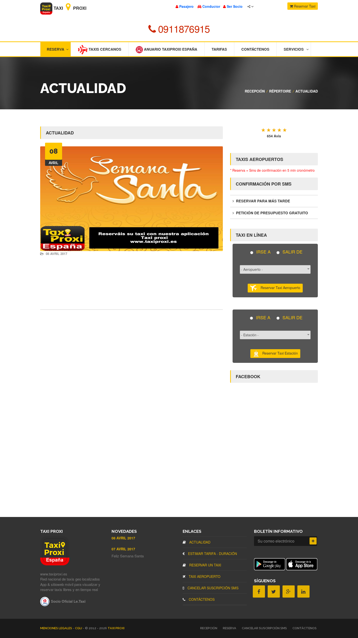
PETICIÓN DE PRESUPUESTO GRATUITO (271, 213)
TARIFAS (219, 49)
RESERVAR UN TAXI (204, 565)
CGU (79, 628)
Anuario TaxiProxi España (170, 49)
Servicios (294, 49)
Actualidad (306, 91)
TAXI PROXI (116, 628)
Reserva (55, 49)
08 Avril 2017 (56, 253)
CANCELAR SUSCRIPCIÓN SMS (212, 587)
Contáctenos (255, 49)
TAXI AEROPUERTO (204, 576)
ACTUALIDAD (199, 542)
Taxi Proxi (69, 8)
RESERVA (229, 628)
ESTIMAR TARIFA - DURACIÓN (212, 553)
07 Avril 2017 (123, 548)
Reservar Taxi (304, 6)
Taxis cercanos (104, 49)
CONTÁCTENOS (201, 599)
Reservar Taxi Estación (278, 353)
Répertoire (280, 91)
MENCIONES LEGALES (56, 628)
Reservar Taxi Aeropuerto (278, 287)
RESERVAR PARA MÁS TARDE (262, 201)
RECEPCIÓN (255, 91)
